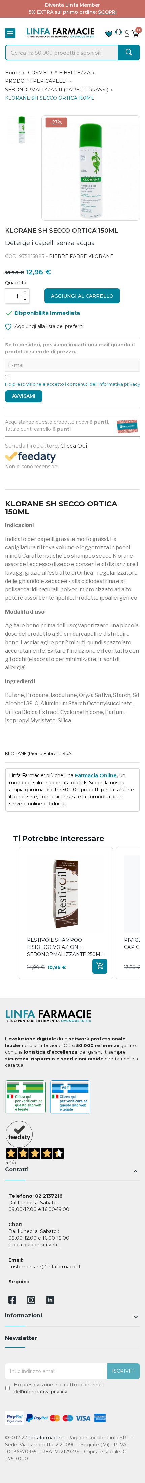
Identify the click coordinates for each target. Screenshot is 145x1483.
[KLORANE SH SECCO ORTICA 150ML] (21, 130)
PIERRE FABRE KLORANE (81, 256)
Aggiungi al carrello (82, 296)
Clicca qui (73, 446)
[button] (12, 913)
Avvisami (23, 396)
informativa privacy (45, 1392)
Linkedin (50, 1302)
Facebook (12, 1301)
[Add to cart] (99, 966)
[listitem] (66, 913)
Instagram (31, 1302)
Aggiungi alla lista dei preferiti (48, 326)
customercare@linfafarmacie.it (44, 1267)
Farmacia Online (96, 775)
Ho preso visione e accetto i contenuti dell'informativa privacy (72, 384)
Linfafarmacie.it (46, 1438)
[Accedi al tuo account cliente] (127, 31)
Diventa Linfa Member (72, 5)
